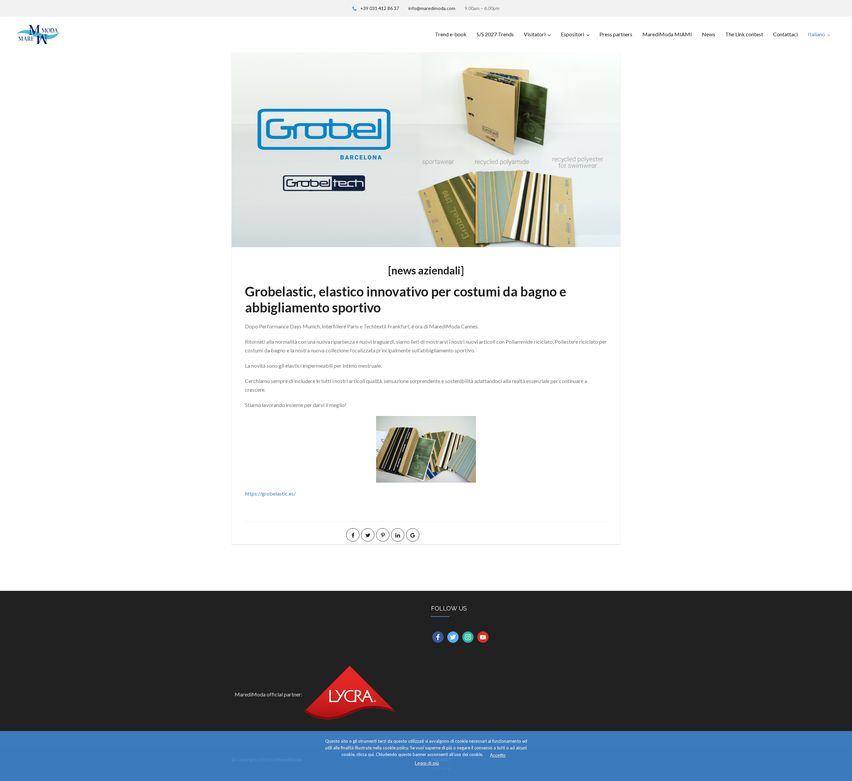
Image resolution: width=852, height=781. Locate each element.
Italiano (816, 34)
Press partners (615, 34)
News (708, 34)
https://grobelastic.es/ (270, 493)
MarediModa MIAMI (667, 34)
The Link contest (744, 34)
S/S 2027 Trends (495, 34)
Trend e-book (451, 34)
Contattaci (785, 34)
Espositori (572, 34)
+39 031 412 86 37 (379, 8)
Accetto (498, 755)
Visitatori (534, 34)
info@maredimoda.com (431, 8)
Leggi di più (427, 763)
